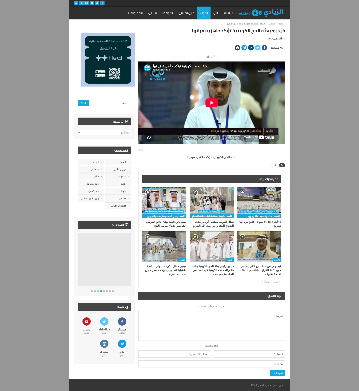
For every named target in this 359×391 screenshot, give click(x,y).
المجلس (95, 162)
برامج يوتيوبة (135, 13)
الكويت (204, 13)
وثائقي (152, 13)
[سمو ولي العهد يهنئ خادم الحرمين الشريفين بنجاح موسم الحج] (164, 202)
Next (130, 260)
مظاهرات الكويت (118, 206)
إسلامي (122, 198)
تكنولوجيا (167, 13)
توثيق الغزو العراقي (90, 198)
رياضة (123, 184)
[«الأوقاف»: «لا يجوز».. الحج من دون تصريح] (259, 202)
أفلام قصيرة (93, 191)
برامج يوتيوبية (93, 184)
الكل (216, 13)
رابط (140, 149)
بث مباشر (95, 169)
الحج (274, 165)
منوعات (122, 191)
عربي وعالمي (186, 13)
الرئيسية (228, 13)
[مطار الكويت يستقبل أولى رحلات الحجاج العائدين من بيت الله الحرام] (212, 202)
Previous (78, 260)
